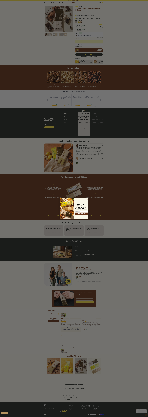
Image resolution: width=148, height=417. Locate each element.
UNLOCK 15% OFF (81, 213)
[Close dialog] (87, 199)
